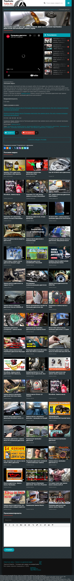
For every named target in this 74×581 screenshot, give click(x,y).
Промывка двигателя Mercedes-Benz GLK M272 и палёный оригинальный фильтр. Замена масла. (36, 350)
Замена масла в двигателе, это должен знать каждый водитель (14, 506)
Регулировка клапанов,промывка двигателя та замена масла (36, 284)
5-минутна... (50, 127)
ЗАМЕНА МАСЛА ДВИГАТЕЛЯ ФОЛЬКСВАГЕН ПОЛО (58, 262)
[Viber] (20, 148)
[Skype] (25, 148)
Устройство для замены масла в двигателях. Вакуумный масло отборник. (59, 239)
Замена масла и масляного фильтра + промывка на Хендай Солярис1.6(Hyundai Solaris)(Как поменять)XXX (36, 417)
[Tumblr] (17, 148)
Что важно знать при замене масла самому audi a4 (58, 484)
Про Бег (40, 562)
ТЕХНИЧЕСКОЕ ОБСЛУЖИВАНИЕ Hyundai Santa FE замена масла (59, 417)
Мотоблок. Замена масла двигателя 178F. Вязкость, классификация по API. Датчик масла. (14, 373)
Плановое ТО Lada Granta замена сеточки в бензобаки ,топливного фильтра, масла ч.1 (36, 195)
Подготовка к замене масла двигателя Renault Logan (13, 262)
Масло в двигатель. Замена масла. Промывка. (12, 484)
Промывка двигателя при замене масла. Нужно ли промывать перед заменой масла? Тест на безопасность (58, 373)
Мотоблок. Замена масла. (12, 194)
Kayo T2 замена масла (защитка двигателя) (14, 239)
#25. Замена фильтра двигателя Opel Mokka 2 (59, 195)
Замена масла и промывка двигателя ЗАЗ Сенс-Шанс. (13, 395)
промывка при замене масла (16, 126)
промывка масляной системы (20, 127)
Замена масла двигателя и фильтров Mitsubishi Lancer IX (13, 417)
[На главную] (15, 3)
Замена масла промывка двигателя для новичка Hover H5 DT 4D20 (36, 328)
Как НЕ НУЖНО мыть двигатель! (59, 172)
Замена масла (25, 93)
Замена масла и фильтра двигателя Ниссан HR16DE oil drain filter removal (13, 306)
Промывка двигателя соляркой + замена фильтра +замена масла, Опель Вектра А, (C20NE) (37, 461)
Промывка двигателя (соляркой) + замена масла (13, 328)
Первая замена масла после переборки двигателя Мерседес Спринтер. (14, 350)
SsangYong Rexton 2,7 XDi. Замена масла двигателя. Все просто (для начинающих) (35, 373)
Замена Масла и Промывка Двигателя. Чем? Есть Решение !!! (36, 484)
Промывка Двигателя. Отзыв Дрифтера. (35, 217)
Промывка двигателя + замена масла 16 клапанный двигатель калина (14, 439)
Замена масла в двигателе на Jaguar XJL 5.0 (13, 284)
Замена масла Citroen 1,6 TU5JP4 (34, 395)
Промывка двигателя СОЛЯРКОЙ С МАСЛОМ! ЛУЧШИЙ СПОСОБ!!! (34, 262)
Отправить (9, 549)
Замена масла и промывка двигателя (57, 439)
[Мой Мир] (10, 148)
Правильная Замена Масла (35, 505)
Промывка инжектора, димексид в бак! (33, 173)
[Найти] (44, 3)
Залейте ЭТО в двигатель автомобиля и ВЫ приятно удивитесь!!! (12, 173)
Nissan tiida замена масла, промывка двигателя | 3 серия (59, 328)
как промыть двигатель (38, 127)
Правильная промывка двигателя (33, 439)
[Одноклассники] (7, 148)
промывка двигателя (33, 126)
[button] (5, 525)
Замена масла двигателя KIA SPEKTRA (58, 284)
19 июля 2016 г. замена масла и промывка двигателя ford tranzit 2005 (59, 217)
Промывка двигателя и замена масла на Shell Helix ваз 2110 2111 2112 (59, 350)
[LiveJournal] (15, 148)
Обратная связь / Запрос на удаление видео (18, 562)
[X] (12, 148)
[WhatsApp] (22, 148)
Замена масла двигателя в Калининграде (34, 239)
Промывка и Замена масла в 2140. (58, 306)
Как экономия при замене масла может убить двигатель (14, 461)
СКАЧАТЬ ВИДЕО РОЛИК (37, 140)
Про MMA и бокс (35, 570)
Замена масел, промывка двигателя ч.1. (57, 461)
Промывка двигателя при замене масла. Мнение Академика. (57, 506)
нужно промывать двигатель (50, 126)
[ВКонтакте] (5, 148)
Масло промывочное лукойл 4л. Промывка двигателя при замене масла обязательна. (36, 306)
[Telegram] (27, 148)
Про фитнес (34, 568)
